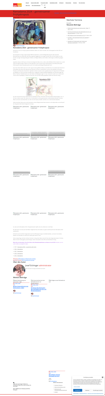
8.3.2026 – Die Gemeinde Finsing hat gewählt (78, 37)
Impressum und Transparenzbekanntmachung (95, 393)
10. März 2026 (53, 371)
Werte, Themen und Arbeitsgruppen (68, 13)
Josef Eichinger (21, 45)
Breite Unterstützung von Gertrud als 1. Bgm (20, 287)
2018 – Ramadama (18, 253)
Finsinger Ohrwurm (58, 385)
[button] (102, 377)
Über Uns (28, 5)
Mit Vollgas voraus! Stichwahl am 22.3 (54, 375)
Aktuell (27, 2)
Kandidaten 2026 (53, 2)
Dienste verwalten (77, 386)
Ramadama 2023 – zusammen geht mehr (27, 247)
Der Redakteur (53, 381)
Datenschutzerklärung (83, 393)
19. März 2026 (17, 283)
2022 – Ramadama (18, 249)
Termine (75, 2)
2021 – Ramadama (18, 251)
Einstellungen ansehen (98, 390)
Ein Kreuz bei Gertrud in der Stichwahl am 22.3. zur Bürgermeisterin (38, 289)
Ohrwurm (61, 2)
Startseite (56, 13)
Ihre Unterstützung (36, 5)
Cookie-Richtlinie (76, 393)
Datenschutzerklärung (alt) (59, 387)
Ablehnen (87, 390)
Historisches (68, 2)
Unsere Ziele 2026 (35, 2)
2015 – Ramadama (18, 255)
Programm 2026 (44, 2)
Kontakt (56, 392)
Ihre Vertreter (82, 2)
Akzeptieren (77, 390)
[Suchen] (42, 5)
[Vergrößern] (50, 79)
